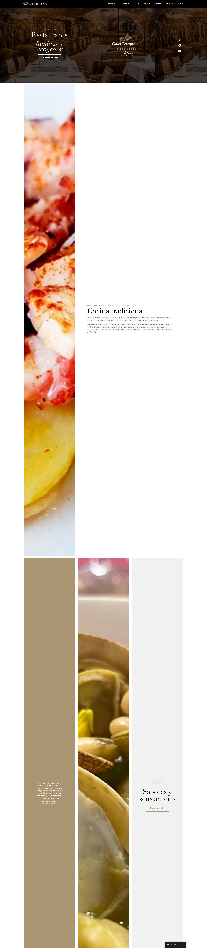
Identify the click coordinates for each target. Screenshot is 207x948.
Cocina (126, 4)
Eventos (158, 4)
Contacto (170, 4)
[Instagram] (179, 40)
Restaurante (114, 4)
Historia (147, 4)
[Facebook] (179, 45)
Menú (180, 4)
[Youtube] (179, 50)
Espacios (136, 4)
